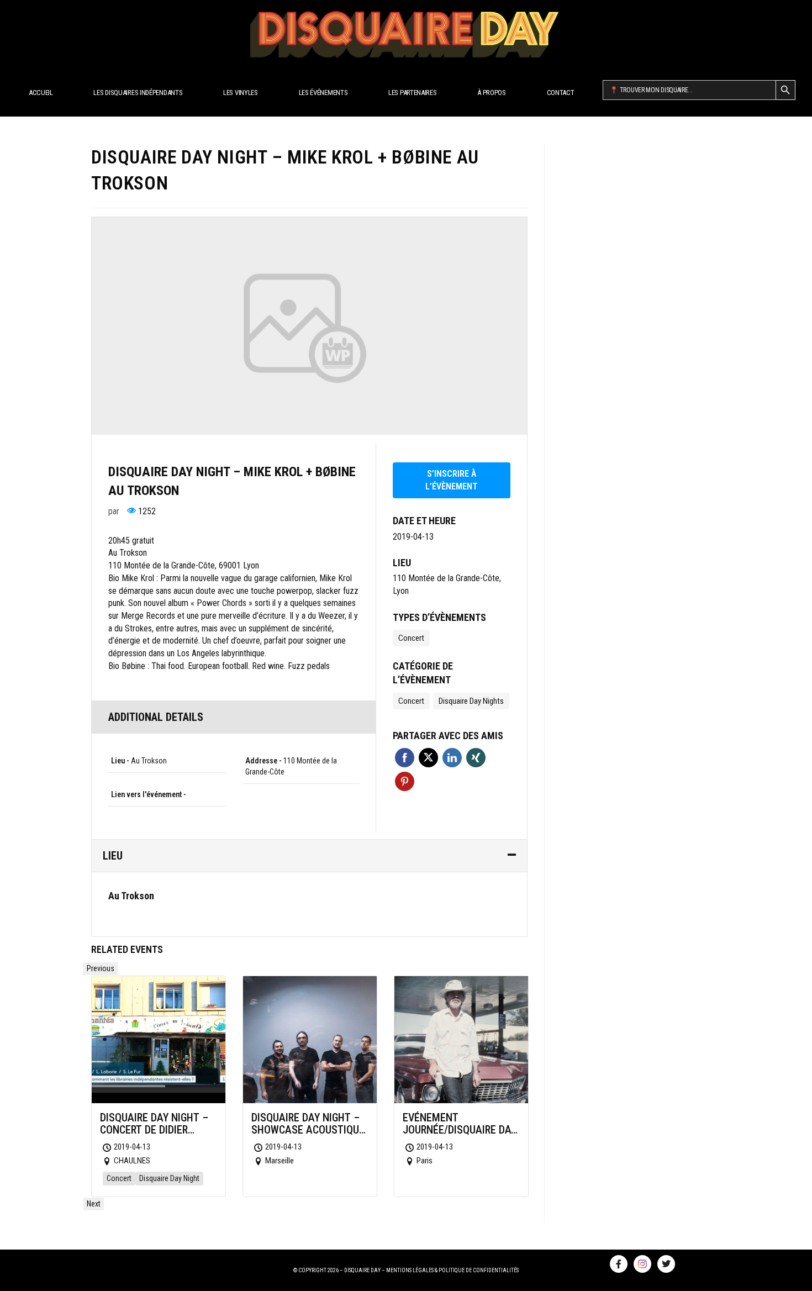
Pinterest (404, 781)
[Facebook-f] (619, 1264)
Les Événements (323, 92)
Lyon (401, 591)
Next (94, 1203)
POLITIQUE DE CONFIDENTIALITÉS (479, 1270)
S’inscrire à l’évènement (451, 480)
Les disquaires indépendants (137, 92)
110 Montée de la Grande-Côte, (447, 578)
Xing (476, 757)
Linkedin (452, 757)
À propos (491, 92)
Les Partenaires (412, 92)
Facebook (404, 757)
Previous (100, 968)
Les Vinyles (240, 92)
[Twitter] (666, 1264)
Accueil (41, 92)
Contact (560, 92)
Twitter (428, 757)
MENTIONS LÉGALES (410, 1270)
